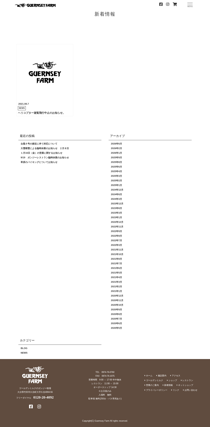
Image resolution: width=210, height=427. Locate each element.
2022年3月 (116, 245)
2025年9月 (116, 157)
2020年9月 (116, 309)
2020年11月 (117, 300)
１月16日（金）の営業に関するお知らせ (41, 153)
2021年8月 (116, 259)
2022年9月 (116, 231)
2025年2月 (116, 180)
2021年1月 (116, 291)
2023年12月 (117, 203)
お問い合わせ (190, 390)
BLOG (24, 348)
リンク (175, 390)
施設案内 (161, 375)
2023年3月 (116, 212)
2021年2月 (116, 286)
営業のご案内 (152, 385)
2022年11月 (117, 226)
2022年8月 (116, 235)
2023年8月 (116, 208)
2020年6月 (116, 323)
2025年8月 (116, 162)
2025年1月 (116, 185)
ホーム (148, 375)
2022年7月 (116, 240)
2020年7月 (116, 318)
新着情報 (168, 385)
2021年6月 (116, 268)
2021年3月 (116, 282)
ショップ (172, 380)
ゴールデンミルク (154, 380)
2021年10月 (117, 254)
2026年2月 (116, 148)
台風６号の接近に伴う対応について (39, 143)
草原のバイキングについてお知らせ (39, 162)
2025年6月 (116, 166)
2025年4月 (116, 171)
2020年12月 (117, 295)
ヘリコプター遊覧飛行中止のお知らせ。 (41, 112)
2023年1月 (116, 217)
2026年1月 (116, 153)
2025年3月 (116, 176)
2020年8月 (116, 314)
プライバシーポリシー (156, 390)
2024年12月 (117, 189)
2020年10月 (117, 305)
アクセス (175, 375)
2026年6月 (116, 143)
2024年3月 (116, 199)
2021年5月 (116, 272)
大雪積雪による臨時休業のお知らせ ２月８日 (45, 148)
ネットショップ (185, 385)
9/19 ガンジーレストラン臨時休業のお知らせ (45, 157)
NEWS (22, 108)
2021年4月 (116, 277)
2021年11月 (117, 249)
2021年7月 (116, 263)
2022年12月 (117, 222)
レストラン (187, 380)
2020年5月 (116, 328)
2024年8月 (116, 194)
